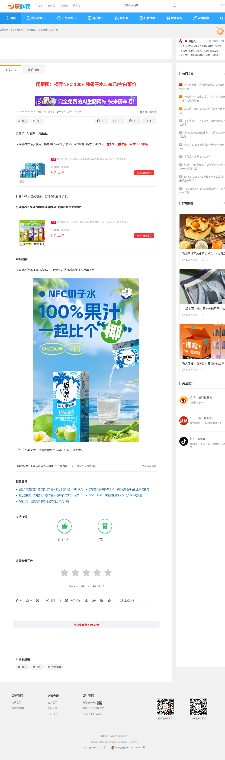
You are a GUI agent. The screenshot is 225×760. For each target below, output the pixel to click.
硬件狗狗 (176, 18)
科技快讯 (37, 18)
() (80, 111)
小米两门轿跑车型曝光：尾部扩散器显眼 (199, 51)
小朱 (59, 111)
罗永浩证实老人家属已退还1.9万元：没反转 (201, 46)
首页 (13, 18)
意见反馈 (52, 708)
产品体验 (67, 18)
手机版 (38, 5)
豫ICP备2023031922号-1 (95, 747)
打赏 (53, 600)
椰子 (22, 121)
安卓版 (51, 5)
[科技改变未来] (16, 5)
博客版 (76, 5)
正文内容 (10, 69)
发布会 (124, 18)
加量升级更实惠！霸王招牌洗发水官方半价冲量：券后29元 (50, 489)
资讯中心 (21, 30)
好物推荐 (149, 18)
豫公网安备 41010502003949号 (130, 747)
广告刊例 (52, 713)
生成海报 (129, 600)
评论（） (34, 69)
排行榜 (96, 18)
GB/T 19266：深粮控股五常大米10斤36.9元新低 (115, 495)
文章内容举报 (149, 466)
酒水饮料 (42, 30)
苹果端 (64, 5)
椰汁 (37, 121)
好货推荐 (32, 30)
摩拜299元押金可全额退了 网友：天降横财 (201, 55)
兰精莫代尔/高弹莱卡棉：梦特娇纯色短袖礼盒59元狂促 (119, 489)
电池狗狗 (203, 18)
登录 (223, 5)
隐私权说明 (17, 708)
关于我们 (16, 702)
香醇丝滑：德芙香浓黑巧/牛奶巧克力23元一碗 (43, 501)
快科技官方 (98, 708)
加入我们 (52, 702)
